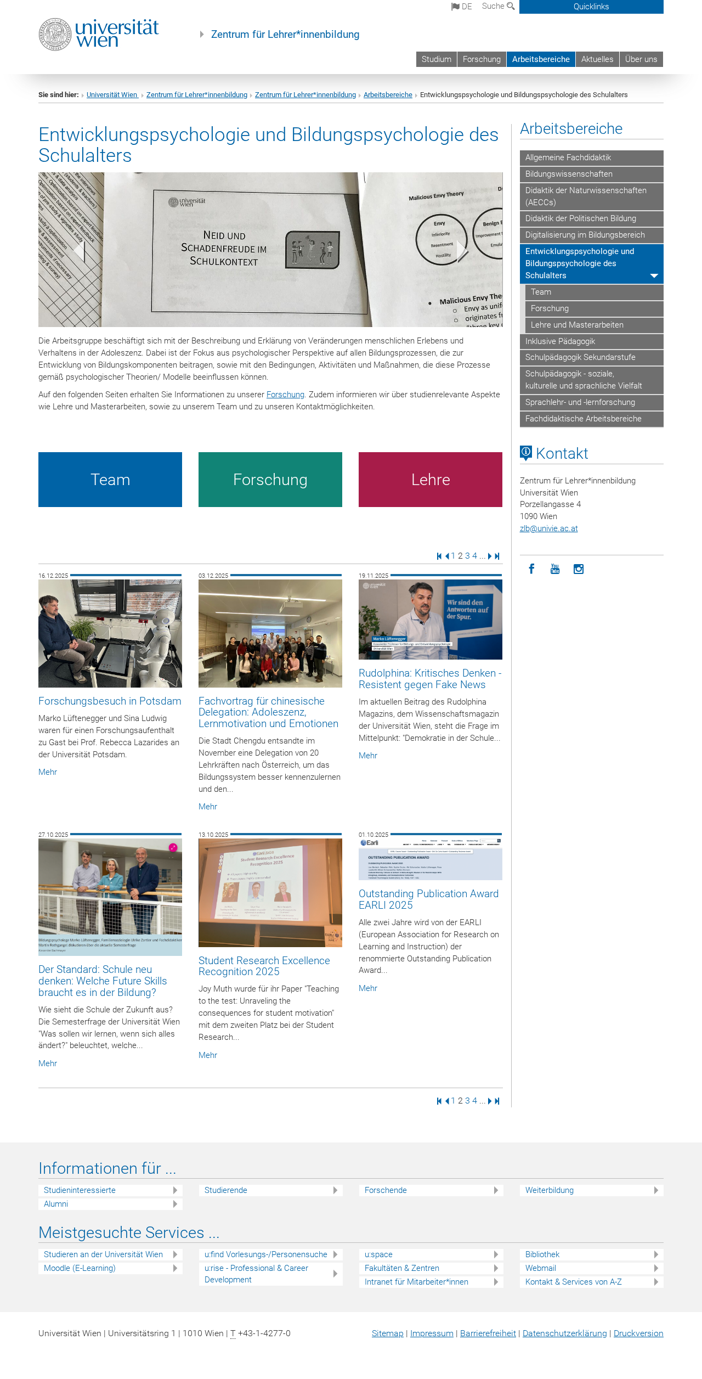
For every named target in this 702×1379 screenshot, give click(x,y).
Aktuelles (597, 59)
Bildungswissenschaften (569, 174)
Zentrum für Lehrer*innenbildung (285, 35)
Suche (494, 6)
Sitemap (388, 1333)
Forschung (482, 59)
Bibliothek (542, 1254)
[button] (73, 253)
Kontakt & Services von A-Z (573, 1282)
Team (541, 292)
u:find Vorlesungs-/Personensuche (266, 1254)
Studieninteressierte (80, 1190)
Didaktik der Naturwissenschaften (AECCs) (586, 196)
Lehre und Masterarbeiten (577, 325)
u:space (379, 1254)
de (466, 7)
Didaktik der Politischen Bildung (580, 218)
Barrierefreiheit (488, 1333)
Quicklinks (591, 7)
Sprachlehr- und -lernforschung (580, 402)
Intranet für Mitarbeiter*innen (416, 1282)
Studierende (226, 1190)
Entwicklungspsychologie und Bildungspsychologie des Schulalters (579, 263)
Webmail (540, 1268)
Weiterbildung (549, 1190)
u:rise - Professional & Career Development (256, 1274)
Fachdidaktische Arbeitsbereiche (583, 419)
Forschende (386, 1190)
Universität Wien (113, 95)
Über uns (641, 59)
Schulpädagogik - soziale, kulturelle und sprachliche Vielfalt (583, 380)
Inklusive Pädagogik (560, 341)
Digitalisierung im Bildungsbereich (585, 235)
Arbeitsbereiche (541, 59)
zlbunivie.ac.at (549, 528)
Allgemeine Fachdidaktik (568, 157)
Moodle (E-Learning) (80, 1268)
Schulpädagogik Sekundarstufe (580, 357)
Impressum (432, 1333)
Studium (436, 59)
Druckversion (639, 1333)
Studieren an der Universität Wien (103, 1254)
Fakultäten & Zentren (402, 1268)
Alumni (56, 1204)
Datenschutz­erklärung (565, 1333)
